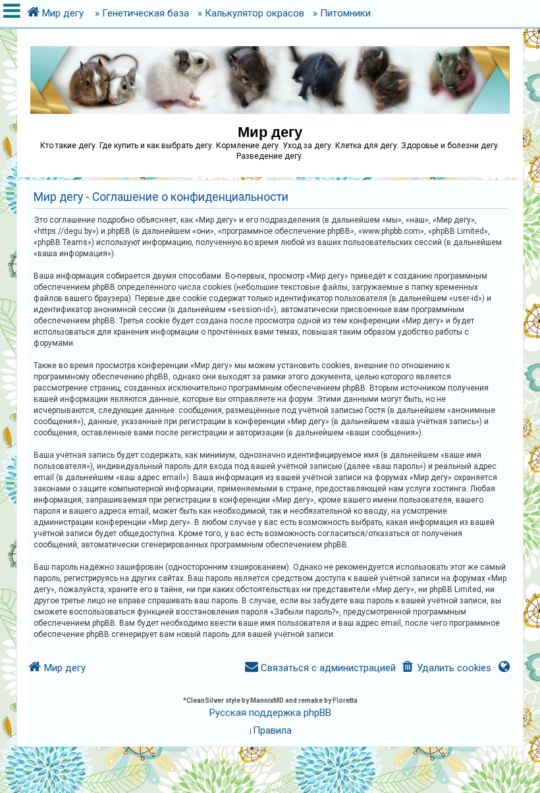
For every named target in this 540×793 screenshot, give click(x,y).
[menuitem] (446, 668)
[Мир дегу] (270, 73)
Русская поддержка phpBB (270, 713)
